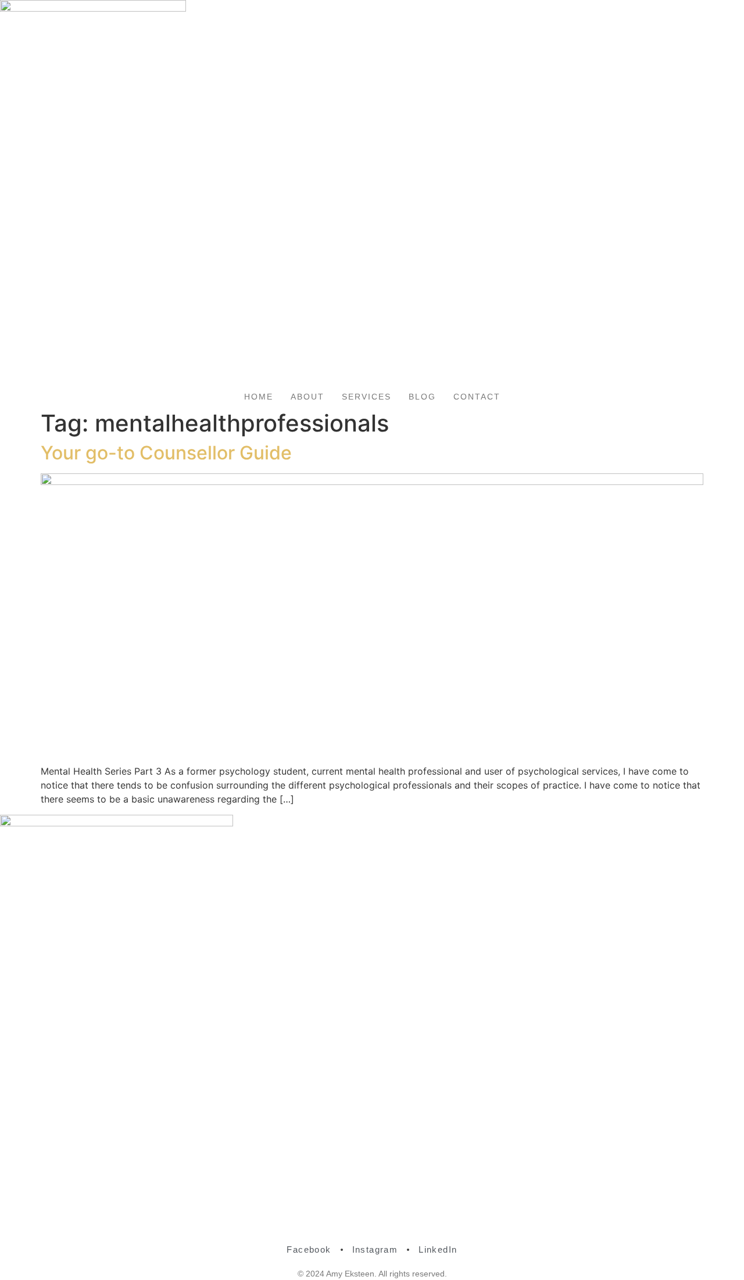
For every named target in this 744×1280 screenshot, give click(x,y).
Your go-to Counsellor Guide (166, 452)
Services (366, 396)
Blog (422, 396)
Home (258, 396)
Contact (476, 396)
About (307, 396)
